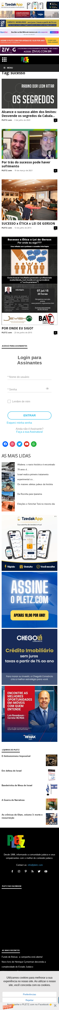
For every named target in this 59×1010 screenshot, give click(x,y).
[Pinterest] (26, 871)
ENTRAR (29, 415)
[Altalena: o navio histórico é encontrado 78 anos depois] (8, 467)
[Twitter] (19, 444)
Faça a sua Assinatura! (29, 431)
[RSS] (33, 871)
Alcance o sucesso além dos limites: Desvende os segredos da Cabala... (29, 114)
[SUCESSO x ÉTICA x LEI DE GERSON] (29, 199)
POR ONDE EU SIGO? (17, 328)
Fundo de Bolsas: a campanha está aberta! (22, 957)
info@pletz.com (35, 865)
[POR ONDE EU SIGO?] (29, 281)
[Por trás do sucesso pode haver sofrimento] (29, 144)
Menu (10, 68)
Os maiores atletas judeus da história (35, 484)
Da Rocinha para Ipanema (29, 494)
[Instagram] (12, 444)
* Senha (12, 389)
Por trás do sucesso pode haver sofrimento (26, 164)
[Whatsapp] (33, 444)
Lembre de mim (21, 401)
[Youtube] (26, 444)
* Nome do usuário (18, 377)
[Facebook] (5, 444)
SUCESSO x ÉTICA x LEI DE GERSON (28, 223)
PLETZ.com (7, 120)
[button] (29, 1006)
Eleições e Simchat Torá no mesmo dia (36, 504)
